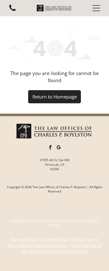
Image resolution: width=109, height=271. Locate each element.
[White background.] (12, 10)
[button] (96, 8)
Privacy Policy (23, 239)
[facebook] (50, 148)
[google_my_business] (58, 148)
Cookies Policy (54, 239)
